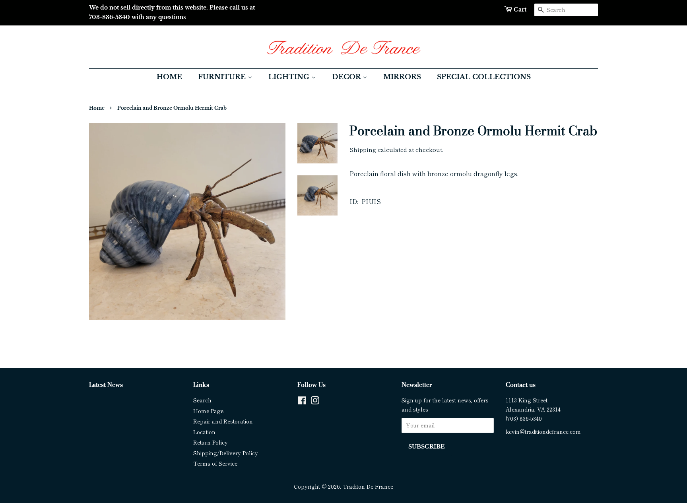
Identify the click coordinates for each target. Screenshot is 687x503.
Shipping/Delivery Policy (225, 453)
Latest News (106, 384)
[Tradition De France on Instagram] (315, 402)
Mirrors (402, 77)
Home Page (208, 411)
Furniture (223, 77)
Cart (520, 9)
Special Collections (484, 77)
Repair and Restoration (223, 421)
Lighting (289, 77)
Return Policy (210, 442)
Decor (347, 77)
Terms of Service (215, 463)
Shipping (362, 149)
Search (202, 400)
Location (204, 432)
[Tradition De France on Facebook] (302, 402)
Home (169, 77)
